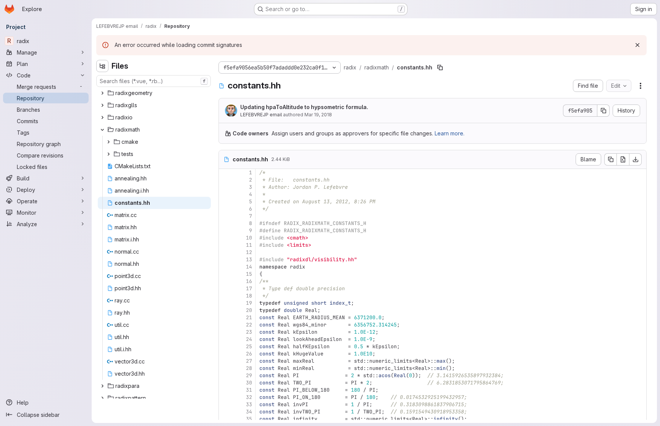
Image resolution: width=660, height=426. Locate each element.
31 (249, 390)
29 (249, 375)
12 (249, 252)
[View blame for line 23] (225, 332)
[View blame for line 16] (225, 281)
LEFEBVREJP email (261, 114)
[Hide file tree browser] (102, 66)
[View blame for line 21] (225, 317)
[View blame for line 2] (225, 179)
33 (249, 404)
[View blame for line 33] (225, 404)
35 (249, 419)
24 (249, 339)
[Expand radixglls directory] (102, 105)
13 (249, 259)
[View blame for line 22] (225, 324)
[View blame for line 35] (225, 419)
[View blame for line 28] (225, 368)
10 (249, 238)
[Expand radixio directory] (102, 117)
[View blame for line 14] (225, 266)
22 (249, 325)
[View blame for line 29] (225, 375)
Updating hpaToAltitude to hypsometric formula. (304, 107)
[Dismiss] (637, 45)
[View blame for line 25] (225, 346)
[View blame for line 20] (225, 310)
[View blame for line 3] (225, 187)
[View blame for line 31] (225, 390)
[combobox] (153, 81)
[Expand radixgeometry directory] (102, 93)
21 (249, 317)
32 (249, 397)
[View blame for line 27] (225, 361)
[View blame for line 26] (225, 353)
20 (249, 310)
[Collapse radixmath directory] (102, 129)
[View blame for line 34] (225, 411)
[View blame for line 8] (225, 223)
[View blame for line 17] (225, 288)
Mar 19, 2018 (318, 114)
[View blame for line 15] (225, 274)
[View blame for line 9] (225, 230)
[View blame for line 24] (225, 339)
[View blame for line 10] (225, 237)
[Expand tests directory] (108, 154)
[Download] (635, 159)
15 (249, 274)
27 (249, 361)
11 (249, 245)
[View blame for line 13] (225, 259)
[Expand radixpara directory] (102, 386)
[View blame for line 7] (225, 216)
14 (249, 267)
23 (249, 332)
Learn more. (449, 133)
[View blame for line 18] (225, 295)
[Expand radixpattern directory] (102, 398)
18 (249, 296)
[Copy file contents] (610, 159)
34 (249, 411)
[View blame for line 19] (225, 303)
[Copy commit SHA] (603, 110)
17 (249, 288)
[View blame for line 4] (225, 194)
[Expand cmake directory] (108, 141)
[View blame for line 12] (225, 252)
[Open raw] (623, 159)
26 (249, 353)
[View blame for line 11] (225, 245)
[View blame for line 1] (225, 172)
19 (249, 303)
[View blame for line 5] (225, 201)
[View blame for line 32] (225, 397)
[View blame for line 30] (225, 382)
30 (249, 382)
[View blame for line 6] (225, 208)
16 (249, 281)
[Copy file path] (440, 67)
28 (249, 368)
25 (249, 346)
